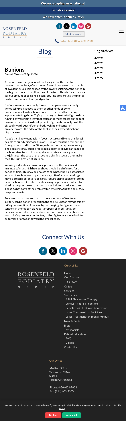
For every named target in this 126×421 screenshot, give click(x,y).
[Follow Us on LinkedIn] (74, 26)
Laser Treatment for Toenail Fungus (87, 316)
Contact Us (70, 347)
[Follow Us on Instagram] (81, 26)
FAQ (68, 338)
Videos (70, 342)
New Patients (72, 321)
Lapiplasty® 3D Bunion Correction (86, 308)
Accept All (71, 415)
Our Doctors (71, 277)
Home (67, 273)
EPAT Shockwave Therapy (81, 299)
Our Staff (71, 281)
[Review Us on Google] (88, 26)
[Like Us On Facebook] (59, 26)
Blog (67, 325)
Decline (53, 415)
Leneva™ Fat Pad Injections (82, 303)
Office (68, 286)
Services (69, 290)
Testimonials (71, 329)
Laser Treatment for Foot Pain (84, 312)
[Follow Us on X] (66, 26)
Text (70, 41)
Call (61, 41)
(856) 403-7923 (83, 41)
